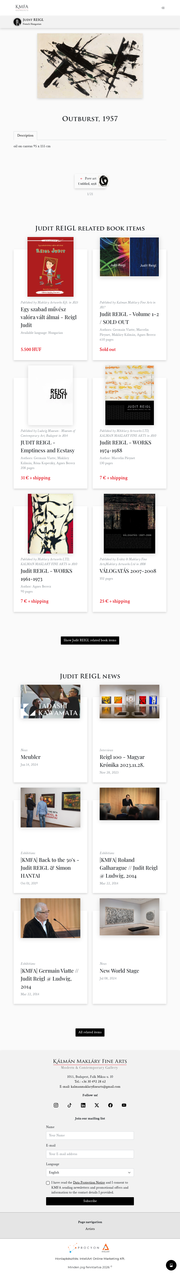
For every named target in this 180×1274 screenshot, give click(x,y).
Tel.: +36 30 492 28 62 (90, 1081)
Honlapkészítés (66, 1258)
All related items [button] (90, 1032)
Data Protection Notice (89, 1182)
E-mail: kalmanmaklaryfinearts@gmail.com (90, 1086)
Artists (90, 1229)
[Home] (25, 8)
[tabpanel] (90, 146)
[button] (90, 181)
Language (52, 1164)
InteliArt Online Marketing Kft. (102, 1258)
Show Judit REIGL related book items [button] (90, 640)
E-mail (51, 1145)
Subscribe (90, 1201)
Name (50, 1127)
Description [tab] (25, 135)
